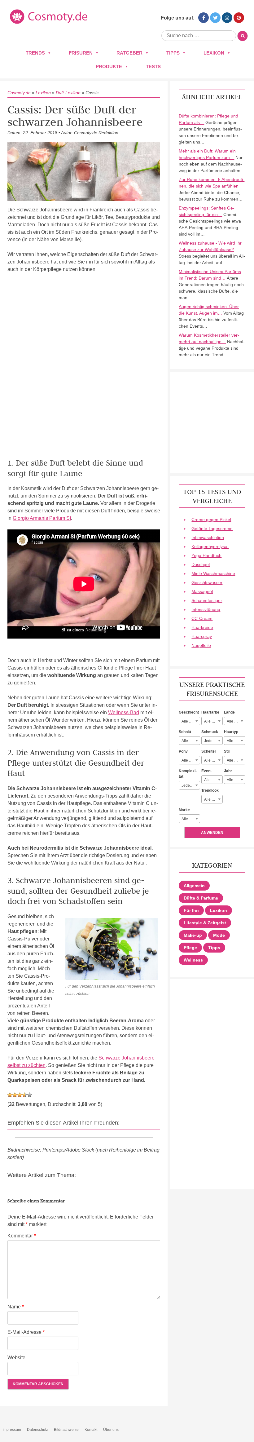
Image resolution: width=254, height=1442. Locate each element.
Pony (183, 751)
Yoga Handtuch (206, 555)
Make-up (193, 935)
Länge (229, 712)
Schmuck (209, 732)
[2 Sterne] (14, 1094)
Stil (227, 751)
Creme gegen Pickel (211, 519)
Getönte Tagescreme (212, 528)
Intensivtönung (205, 609)
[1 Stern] (9, 1094)
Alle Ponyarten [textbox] (191, 760)
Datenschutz (37, 1429)
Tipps (173, 52)
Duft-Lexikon (68, 92)
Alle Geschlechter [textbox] (191, 721)
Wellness (193, 960)
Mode (219, 935)
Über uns (111, 1429)
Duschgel (200, 564)
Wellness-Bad (123, 712)
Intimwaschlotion (207, 537)
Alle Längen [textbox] (236, 721)
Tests (153, 66)
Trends (35, 52)
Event (206, 771)
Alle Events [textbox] (213, 780)
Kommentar (21, 1235)
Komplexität (188, 774)
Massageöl (202, 591)
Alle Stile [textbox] (234, 760)
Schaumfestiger (206, 600)
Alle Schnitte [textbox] (191, 741)
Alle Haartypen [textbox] (236, 741)
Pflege (190, 947)
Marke (184, 810)
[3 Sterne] (19, 1094)
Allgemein (194, 885)
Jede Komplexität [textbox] (191, 785)
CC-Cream (201, 618)
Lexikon (214, 52)
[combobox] (189, 721)
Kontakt (91, 1429)
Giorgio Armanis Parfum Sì (42, 518)
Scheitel (208, 751)
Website (16, 1357)
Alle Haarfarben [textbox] (213, 721)
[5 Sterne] (29, 1094)
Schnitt (185, 732)
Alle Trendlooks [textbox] (213, 799)
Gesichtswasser (206, 582)
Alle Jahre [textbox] (235, 780)
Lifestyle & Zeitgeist (205, 922)
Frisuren (81, 52)
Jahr (228, 771)
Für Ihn (191, 910)
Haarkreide (202, 627)
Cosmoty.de (19, 92)
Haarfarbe (210, 712)
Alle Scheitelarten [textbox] (213, 760)
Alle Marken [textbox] (191, 819)
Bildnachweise (66, 1429)
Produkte (109, 66)
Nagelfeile (201, 645)
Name (15, 1306)
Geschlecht (189, 712)
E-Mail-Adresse (26, 1332)
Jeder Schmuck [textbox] (213, 741)
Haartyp (231, 732)
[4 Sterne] (24, 1094)
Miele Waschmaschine (213, 573)
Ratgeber (129, 52)
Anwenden (212, 832)
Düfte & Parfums (201, 898)
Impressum (11, 1429)
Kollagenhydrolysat (210, 546)
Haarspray (201, 636)
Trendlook (210, 790)
